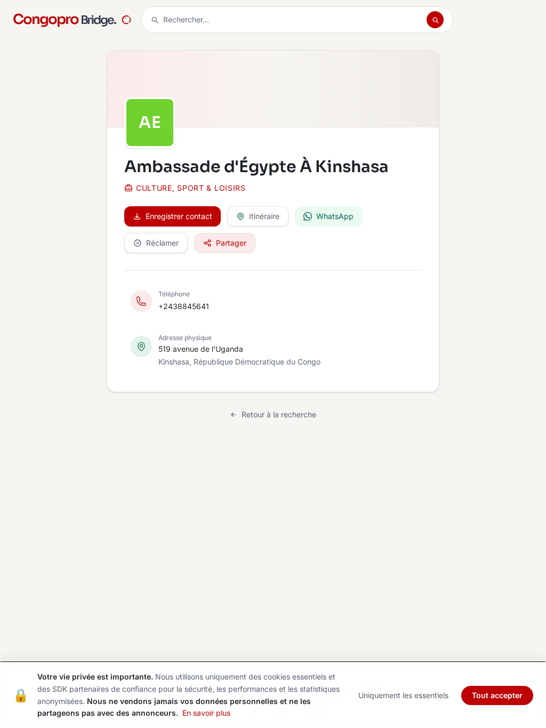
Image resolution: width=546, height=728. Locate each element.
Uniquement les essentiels (403, 695)
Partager (231, 242)
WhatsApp (335, 216)
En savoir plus (206, 712)
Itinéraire (264, 216)
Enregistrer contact (179, 216)
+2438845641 (183, 306)
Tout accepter (497, 695)
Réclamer (162, 242)
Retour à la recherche (279, 414)
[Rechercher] (435, 19)
